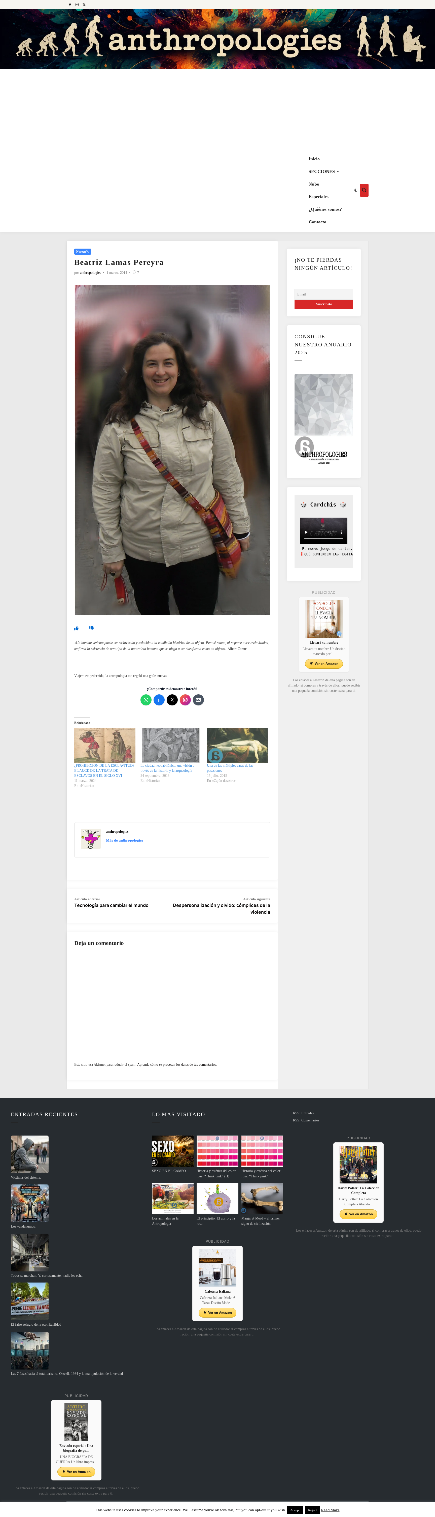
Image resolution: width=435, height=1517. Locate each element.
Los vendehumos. (23, 1226)
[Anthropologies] (217, 39)
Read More (330, 1510)
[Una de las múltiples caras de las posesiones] (237, 745)
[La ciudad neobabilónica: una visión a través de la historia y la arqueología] (171, 745)
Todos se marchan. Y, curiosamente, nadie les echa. (47, 1275)
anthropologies (90, 273)
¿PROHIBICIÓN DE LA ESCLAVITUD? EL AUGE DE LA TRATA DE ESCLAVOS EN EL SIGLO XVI (104, 771)
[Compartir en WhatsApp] (146, 699)
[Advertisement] (217, 111)
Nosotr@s (82, 251)
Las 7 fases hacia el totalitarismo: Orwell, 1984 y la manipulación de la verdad (67, 1374)
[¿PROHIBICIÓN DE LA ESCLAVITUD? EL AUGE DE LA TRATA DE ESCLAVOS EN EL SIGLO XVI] (104, 745)
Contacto (317, 221)
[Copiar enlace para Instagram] (185, 699)
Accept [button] (295, 1510)
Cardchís (323, 504)
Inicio (314, 158)
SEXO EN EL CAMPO (169, 1171)
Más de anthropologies (124, 840)
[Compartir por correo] (198, 699)
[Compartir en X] (172, 699)
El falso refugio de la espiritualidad (36, 1324)
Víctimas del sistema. (26, 1177)
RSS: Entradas (303, 1113)
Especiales (319, 196)
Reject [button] (312, 1510)
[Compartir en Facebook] (159, 699)
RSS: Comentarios (306, 1120)
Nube (314, 184)
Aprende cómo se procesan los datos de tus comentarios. (177, 1064)
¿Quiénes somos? (325, 209)
